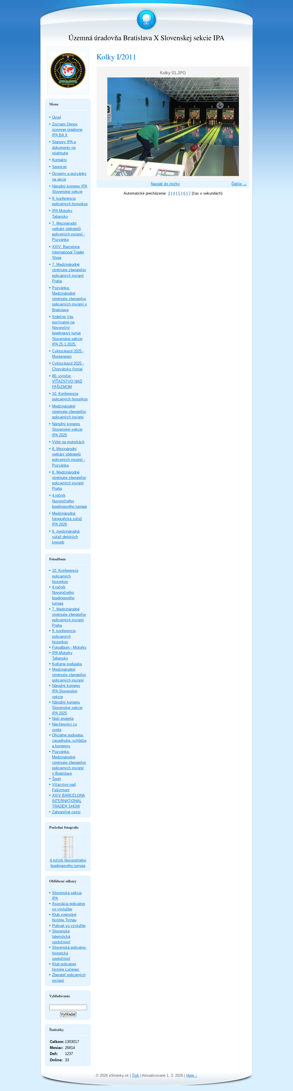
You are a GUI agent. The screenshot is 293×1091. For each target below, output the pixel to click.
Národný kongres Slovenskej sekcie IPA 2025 (67, 429)
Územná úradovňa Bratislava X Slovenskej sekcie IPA (146, 37)
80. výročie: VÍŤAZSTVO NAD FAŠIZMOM (67, 381)
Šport (56, 779)
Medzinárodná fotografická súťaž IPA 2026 (67, 518)
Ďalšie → (239, 184)
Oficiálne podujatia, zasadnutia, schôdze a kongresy (69, 740)
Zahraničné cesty (66, 812)
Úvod (56, 117)
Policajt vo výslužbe (69, 926)
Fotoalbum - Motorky (69, 647)
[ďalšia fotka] (240, 126)
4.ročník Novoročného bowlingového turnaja (69, 500)
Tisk (135, 1075)
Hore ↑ (191, 1075)
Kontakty (59, 160)
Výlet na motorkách (68, 442)
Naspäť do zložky (165, 184)
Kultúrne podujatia (67, 664)
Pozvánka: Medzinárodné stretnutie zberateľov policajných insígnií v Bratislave (69, 299)
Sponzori (59, 167)
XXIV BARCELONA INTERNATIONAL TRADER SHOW (68, 800)
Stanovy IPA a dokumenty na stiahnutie (64, 147)
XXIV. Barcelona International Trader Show (68, 252)
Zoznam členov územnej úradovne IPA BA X (67, 129)
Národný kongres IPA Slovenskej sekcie (66, 691)
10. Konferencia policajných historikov (65, 576)
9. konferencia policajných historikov (64, 636)
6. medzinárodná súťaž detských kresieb (66, 536)
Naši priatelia (63, 718)
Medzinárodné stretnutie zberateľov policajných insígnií (69, 411)
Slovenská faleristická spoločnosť (61, 936)
